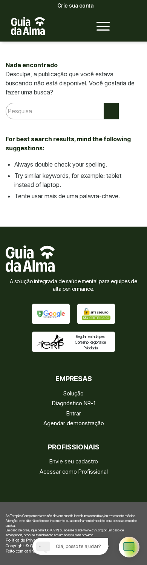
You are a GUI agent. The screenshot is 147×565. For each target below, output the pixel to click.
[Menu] (99, 26)
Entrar (73, 413)
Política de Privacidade (26, 540)
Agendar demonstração (73, 423)
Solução (73, 393)
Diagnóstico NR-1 (73, 403)
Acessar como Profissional (74, 471)
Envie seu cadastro (73, 461)
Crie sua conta (75, 6)
